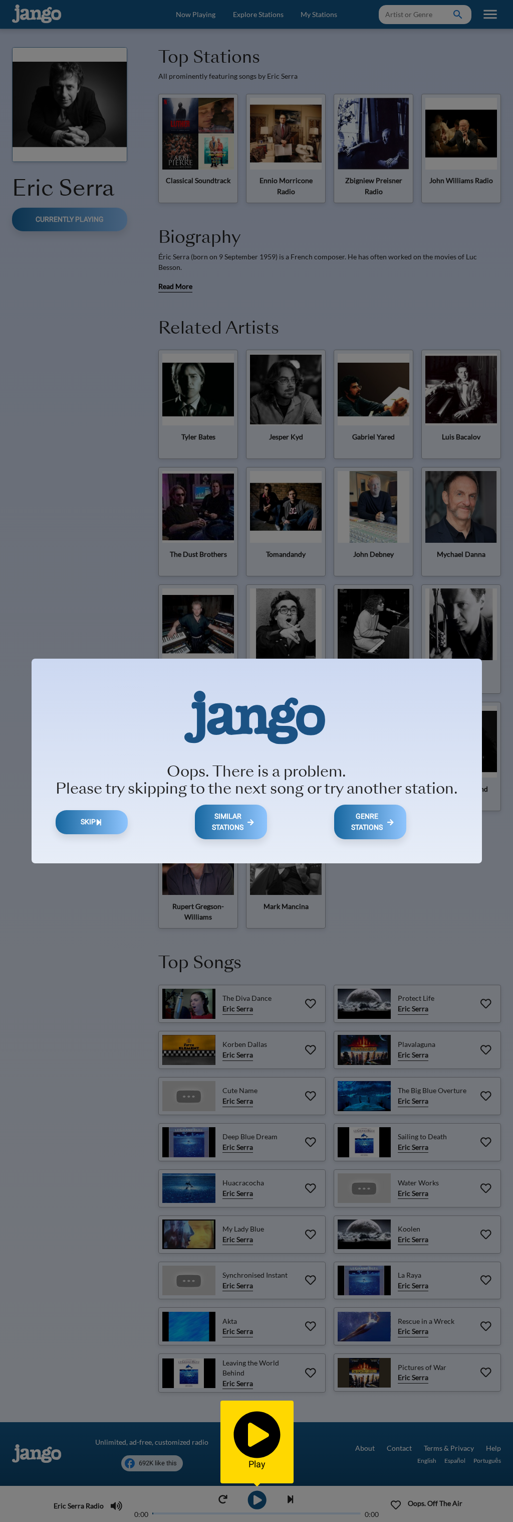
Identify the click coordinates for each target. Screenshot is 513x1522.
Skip (88, 822)
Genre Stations (367, 822)
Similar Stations (227, 822)
